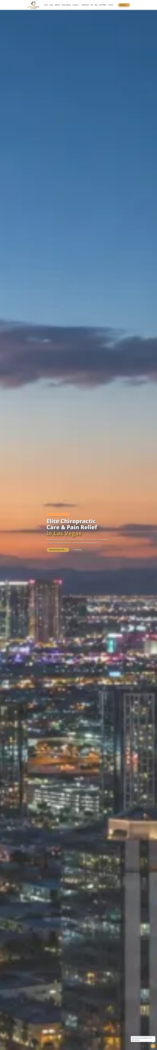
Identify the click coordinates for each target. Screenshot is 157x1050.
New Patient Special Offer (57, 549)
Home (46, 5)
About (51, 5)
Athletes (57, 5)
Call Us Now (78, 549)
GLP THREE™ (103, 5)
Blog (96, 5)
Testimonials (85, 5)
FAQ (92, 5)
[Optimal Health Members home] (33, 5)
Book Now (123, 5)
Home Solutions (66, 5)
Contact (110, 5)
